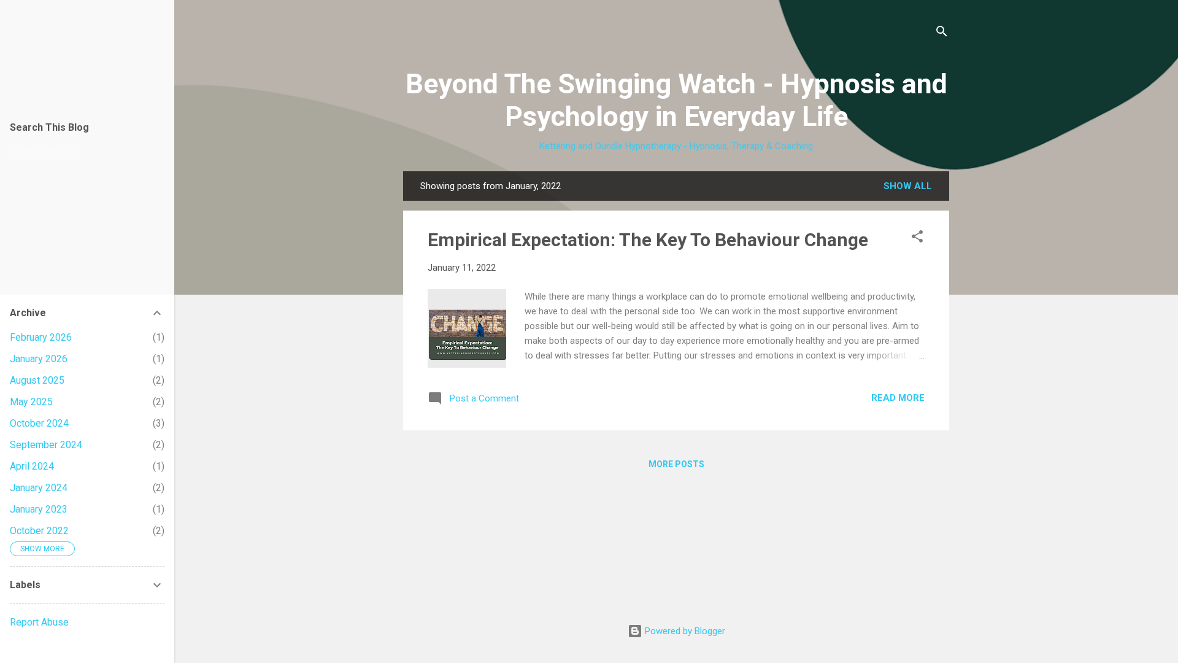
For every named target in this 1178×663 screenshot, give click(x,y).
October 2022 (39, 531)
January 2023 (38, 509)
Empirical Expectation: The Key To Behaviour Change (648, 239)
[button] (917, 238)
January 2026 (38, 359)
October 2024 (39, 423)
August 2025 (37, 380)
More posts (676, 464)
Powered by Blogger (683, 631)
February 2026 (41, 337)
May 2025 (31, 402)
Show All (908, 186)
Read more (898, 397)
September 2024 (46, 445)
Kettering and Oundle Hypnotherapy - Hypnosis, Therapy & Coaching (676, 146)
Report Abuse (39, 622)
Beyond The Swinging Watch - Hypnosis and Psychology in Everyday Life (676, 100)
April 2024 (32, 466)
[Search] (941, 33)
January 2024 (38, 488)
